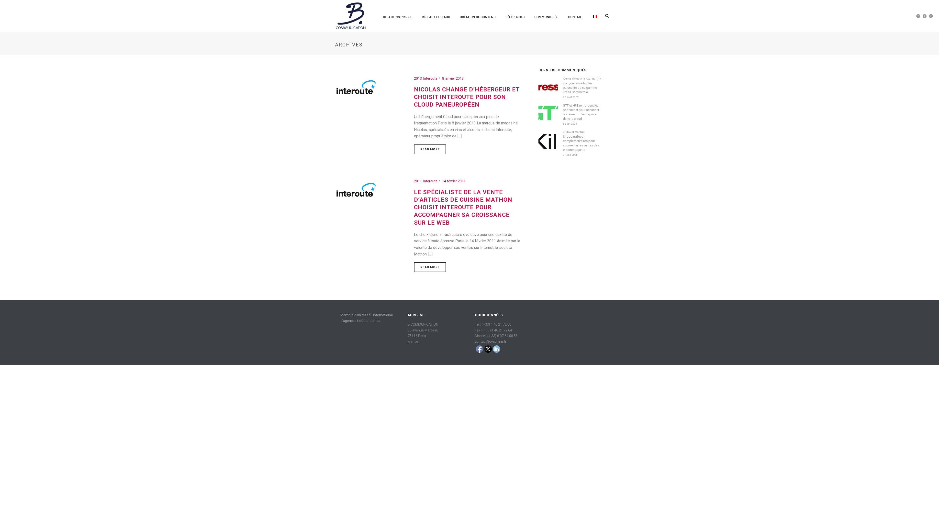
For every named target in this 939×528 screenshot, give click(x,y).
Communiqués (546, 17)
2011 (418, 181)
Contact (575, 17)
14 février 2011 (454, 181)
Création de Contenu (478, 17)
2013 (418, 78)
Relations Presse (397, 17)
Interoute (430, 78)
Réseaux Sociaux (436, 17)
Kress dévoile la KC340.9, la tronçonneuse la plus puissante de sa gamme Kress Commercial (582, 85)
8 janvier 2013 (453, 78)
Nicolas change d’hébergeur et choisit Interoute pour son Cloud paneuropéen (466, 97)
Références (515, 17)
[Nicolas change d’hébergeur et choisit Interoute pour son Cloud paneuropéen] (356, 88)
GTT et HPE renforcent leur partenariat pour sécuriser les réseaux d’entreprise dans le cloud (581, 112)
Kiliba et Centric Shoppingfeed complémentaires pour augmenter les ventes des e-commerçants (581, 141)
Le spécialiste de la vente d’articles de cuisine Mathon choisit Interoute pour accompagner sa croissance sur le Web (463, 207)
